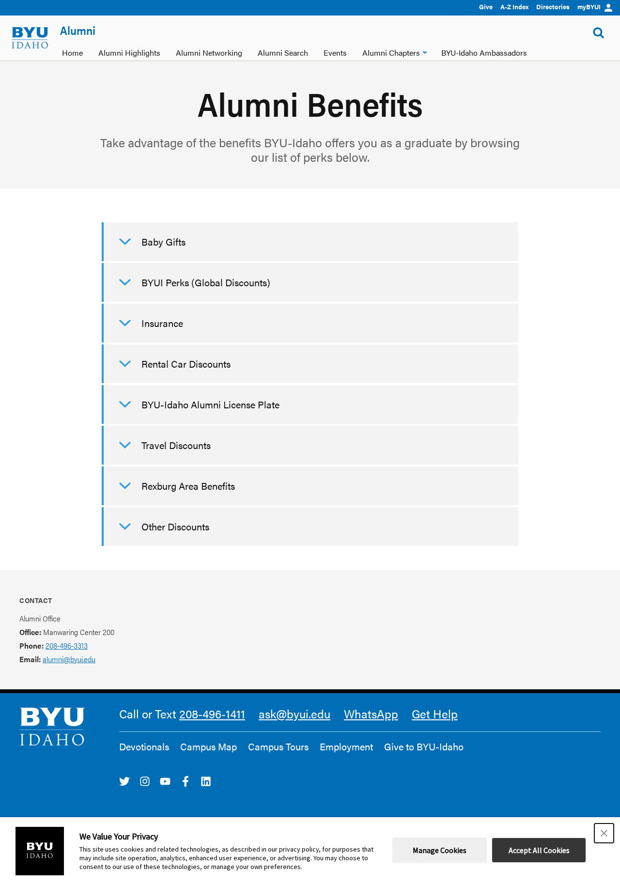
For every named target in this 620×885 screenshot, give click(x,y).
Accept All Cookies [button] (539, 850)
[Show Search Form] (598, 33)
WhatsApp (371, 713)
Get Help (435, 713)
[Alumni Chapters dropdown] (425, 51)
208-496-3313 (67, 645)
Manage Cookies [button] (439, 850)
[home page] (30, 37)
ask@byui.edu (294, 713)
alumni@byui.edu (69, 659)
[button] (604, 833)
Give (486, 6)
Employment (346, 746)
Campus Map (208, 746)
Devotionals (144, 746)
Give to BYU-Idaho (424, 746)
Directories (553, 6)
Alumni (77, 30)
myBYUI (589, 6)
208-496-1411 (212, 713)
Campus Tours (278, 746)
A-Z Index (514, 6)
